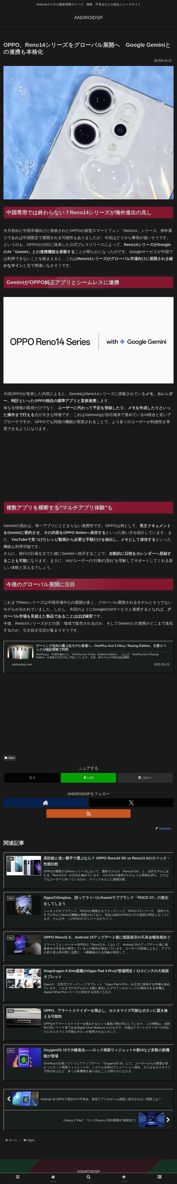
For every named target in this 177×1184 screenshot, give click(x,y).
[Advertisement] (88, 469)
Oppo (11, 757)
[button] (145, 778)
